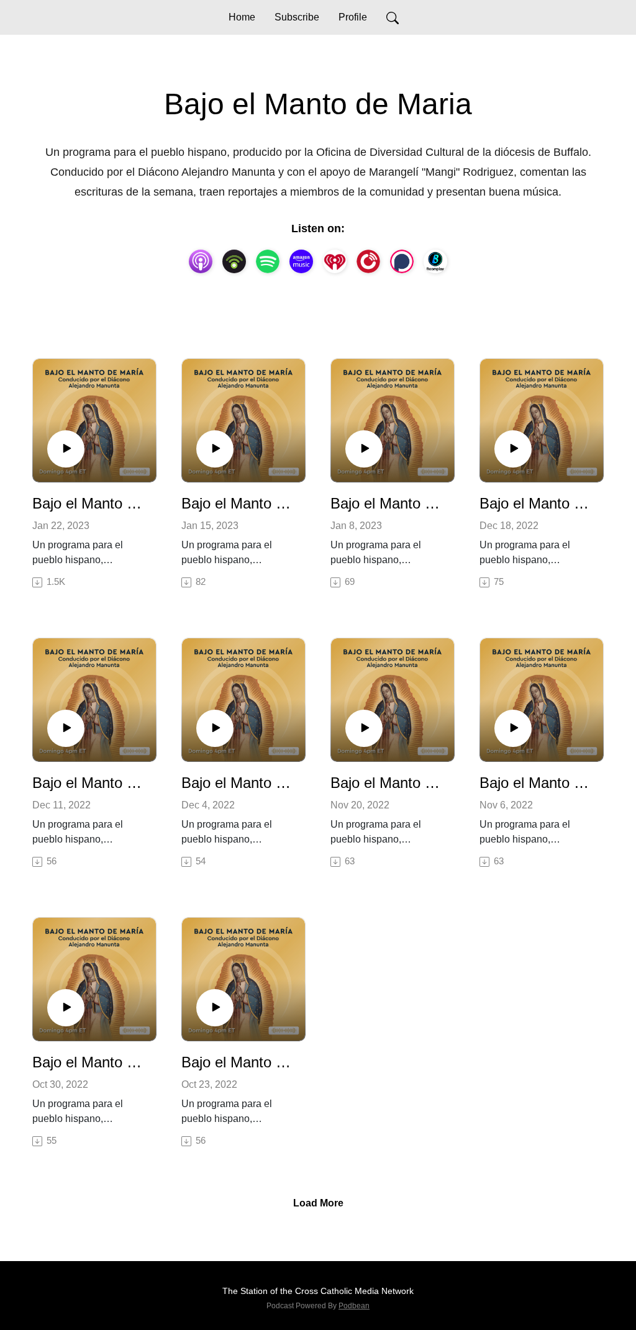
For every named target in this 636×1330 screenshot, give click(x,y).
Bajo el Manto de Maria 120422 (238, 782)
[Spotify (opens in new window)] (267, 261)
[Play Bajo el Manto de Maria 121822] (513, 449)
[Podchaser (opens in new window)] (402, 261)
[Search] (392, 17)
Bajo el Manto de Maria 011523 (238, 503)
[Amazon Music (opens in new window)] (301, 261)
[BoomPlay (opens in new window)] (435, 261)
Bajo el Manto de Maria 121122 (89, 782)
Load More (318, 1203)
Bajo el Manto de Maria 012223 (89, 503)
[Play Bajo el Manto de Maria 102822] (65, 1007)
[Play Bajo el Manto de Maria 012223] (65, 449)
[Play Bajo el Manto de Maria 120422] (215, 728)
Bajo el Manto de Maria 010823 (387, 503)
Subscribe (297, 17)
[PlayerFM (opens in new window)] (368, 261)
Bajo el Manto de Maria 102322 (238, 1062)
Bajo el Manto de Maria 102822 (89, 1062)
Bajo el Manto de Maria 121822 (536, 503)
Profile (352, 17)
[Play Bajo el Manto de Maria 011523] (215, 449)
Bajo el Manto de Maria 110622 (536, 782)
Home (242, 17)
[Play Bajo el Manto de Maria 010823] (364, 449)
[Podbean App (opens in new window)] (234, 261)
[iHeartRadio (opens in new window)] (335, 261)
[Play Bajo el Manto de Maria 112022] (364, 728)
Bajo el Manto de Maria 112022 (387, 782)
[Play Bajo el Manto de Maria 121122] (65, 728)
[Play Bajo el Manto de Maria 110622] (513, 728)
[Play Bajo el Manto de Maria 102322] (215, 1007)
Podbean (354, 1305)
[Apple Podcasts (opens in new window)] (200, 261)
